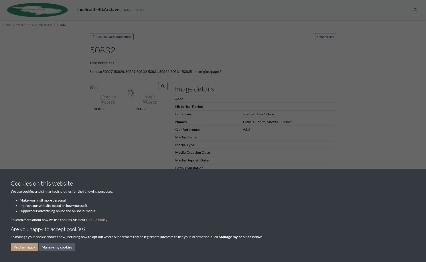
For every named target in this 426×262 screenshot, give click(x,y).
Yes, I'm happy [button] (24, 247)
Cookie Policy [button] (96, 219)
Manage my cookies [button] (56, 247)
